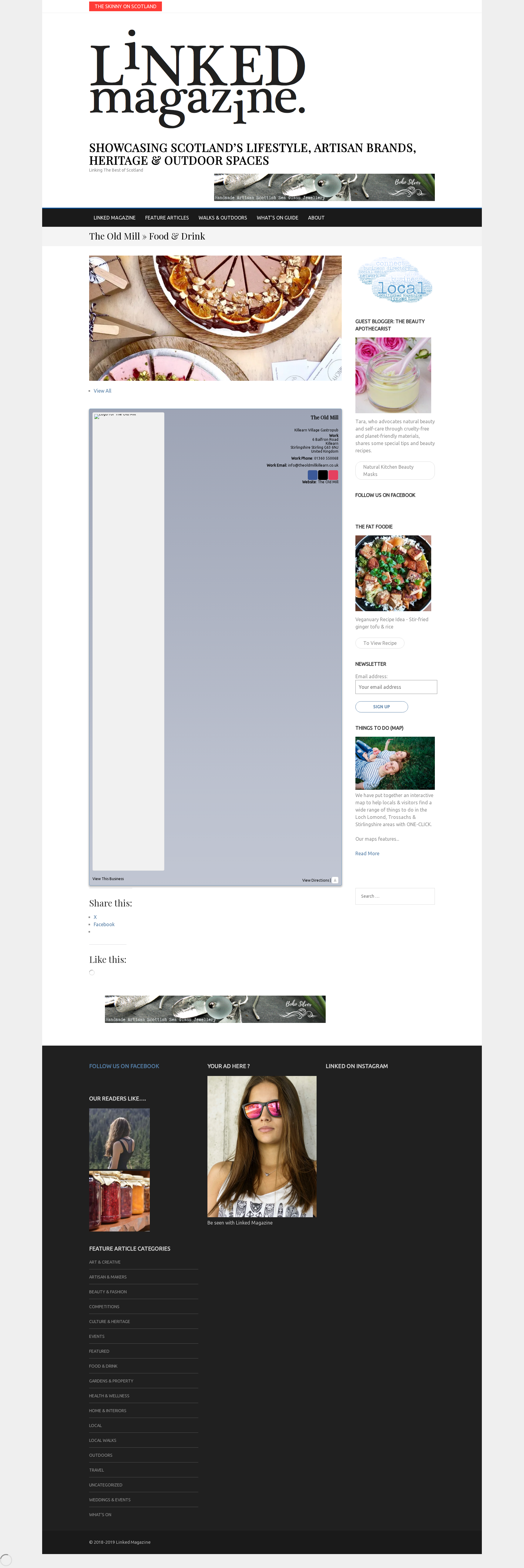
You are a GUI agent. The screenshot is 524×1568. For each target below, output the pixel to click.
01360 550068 (326, 458)
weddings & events (110, 1499)
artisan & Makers (108, 1277)
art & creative (105, 1262)
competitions (104, 1306)
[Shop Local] (119, 1229)
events (97, 1336)
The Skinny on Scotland (125, 6)
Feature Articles (167, 217)
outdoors (101, 1455)
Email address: (371, 676)
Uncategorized (106, 1485)
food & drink (103, 1366)
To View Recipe (380, 643)
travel (96, 1470)
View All (102, 391)
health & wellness (109, 1395)
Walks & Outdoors (223, 217)
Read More (367, 853)
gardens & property (111, 1381)
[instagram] (432, 6)
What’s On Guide (277, 217)
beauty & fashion (108, 1291)
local (95, 1425)
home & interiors (107, 1410)
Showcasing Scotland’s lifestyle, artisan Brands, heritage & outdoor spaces (252, 153)
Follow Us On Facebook (124, 1066)
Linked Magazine (115, 217)
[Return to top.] (335, 880)
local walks (102, 1440)
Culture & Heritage (109, 1321)
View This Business (108, 879)
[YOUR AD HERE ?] (262, 1215)
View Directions (315, 880)
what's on (100, 1514)
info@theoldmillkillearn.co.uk (313, 465)
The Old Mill (328, 482)
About (316, 217)
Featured (99, 1351)
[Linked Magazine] (119, 1167)
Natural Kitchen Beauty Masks (388, 470)
